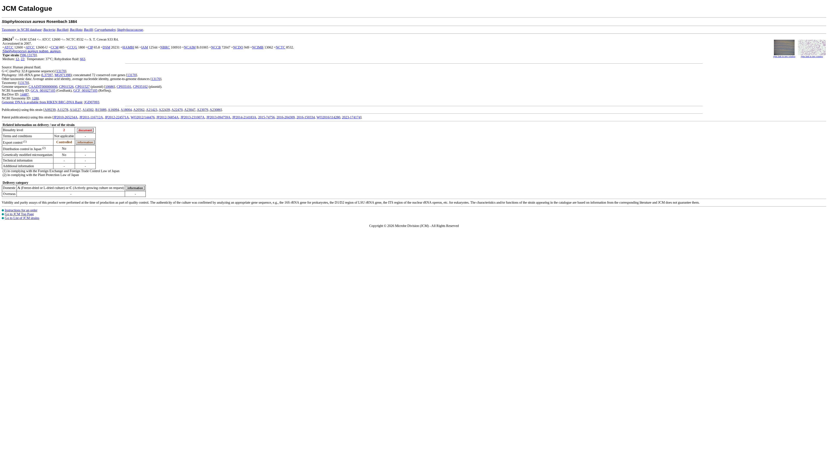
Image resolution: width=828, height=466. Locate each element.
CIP (90, 47)
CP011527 (82, 86)
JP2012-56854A (167, 117)
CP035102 (140, 86)
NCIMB (257, 47)
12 (17, 59)
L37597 (47, 75)
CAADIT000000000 (42, 86)
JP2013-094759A (218, 117)
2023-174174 (351, 117)
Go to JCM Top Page (19, 214)
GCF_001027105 (85, 90)
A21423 (151, 110)
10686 (109, 86)
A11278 (62, 110)
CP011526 (66, 86)
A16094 (113, 110)
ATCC (8, 47)
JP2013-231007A (192, 117)
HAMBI (128, 47)
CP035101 (124, 86)
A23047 (189, 110)
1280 (35, 98)
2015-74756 (266, 117)
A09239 (50, 110)
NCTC (280, 47)
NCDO (238, 47)
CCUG (72, 47)
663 (82, 59)
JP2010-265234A (65, 117)
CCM (54, 47)
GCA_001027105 (43, 90)
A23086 (215, 110)
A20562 (138, 110)
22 (22, 59)
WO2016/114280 (328, 117)
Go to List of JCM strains (22, 218)
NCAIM (190, 47)
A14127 (75, 110)
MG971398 (63, 75)
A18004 (126, 110)
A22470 (177, 110)
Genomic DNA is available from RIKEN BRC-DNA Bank (42, 102)
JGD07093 (91, 102)
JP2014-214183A (244, 117)
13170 (31, 55)
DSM (106, 47)
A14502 (88, 110)
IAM (144, 47)
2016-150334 (305, 117)
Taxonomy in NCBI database (22, 29)
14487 (24, 94)
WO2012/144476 (143, 117)
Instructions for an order (21, 210)
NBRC (165, 47)
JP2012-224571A (117, 117)
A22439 (164, 110)
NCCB (216, 47)
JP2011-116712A (91, 117)
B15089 (100, 110)
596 (23, 55)
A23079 (202, 110)
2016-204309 (285, 117)
